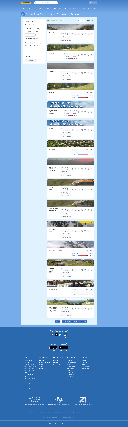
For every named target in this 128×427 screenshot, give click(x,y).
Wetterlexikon (70, 374)
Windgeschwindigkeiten (44, 362)
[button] (34, 56)
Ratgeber (85, 357)
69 (76, 321)
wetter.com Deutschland (30, 366)
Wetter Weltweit (71, 372)
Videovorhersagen (28, 360)
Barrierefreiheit (55, 417)
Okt (30, 49)
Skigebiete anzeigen (30, 60)
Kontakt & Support (76, 413)
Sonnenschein (42, 366)
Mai (26, 45)
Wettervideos (71, 357)
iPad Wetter (55, 362)
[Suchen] (55, 2)
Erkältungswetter (85, 366)
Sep (26, 49)
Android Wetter (56, 364)
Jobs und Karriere (33, 413)
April (39, 42)
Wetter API (26, 376)
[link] (24, 8)
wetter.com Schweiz (29, 368)
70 (79, 321)
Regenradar (41, 360)
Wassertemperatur (43, 368)
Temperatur (41, 364)
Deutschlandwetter (71, 362)
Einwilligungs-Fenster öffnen (62, 413)
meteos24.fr (27, 384)
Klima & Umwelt (85, 368)
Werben (26, 372)
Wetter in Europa (71, 370)
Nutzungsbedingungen (68, 417)
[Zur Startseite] (26, 3)
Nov (34, 49)
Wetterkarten (43, 357)
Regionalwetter (70, 368)
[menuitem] (24, 8)
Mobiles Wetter (58, 357)
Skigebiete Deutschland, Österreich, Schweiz (32, 11)
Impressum (86, 413)
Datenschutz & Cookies (45, 413)
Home (22, 11)
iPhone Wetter (56, 360)
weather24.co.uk (28, 390)
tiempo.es (26, 382)
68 (74, 321)
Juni (30, 45)
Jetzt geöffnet (81, 20)
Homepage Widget (28, 374)
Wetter (26, 357)
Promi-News (70, 376)
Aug (38, 45)
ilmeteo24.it (27, 386)
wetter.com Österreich (29, 370)
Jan (26, 42)
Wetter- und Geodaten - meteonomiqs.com (29, 379)
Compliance (46, 417)
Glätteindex (84, 362)
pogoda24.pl (27, 388)
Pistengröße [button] (90, 20)
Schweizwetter (70, 364)
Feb (30, 42)
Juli (34, 45)
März (34, 42)
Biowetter (84, 360)
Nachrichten (70, 360)
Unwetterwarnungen (29, 364)
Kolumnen (26, 362)
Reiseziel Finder (85, 364)
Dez (38, 49)
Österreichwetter (71, 366)
